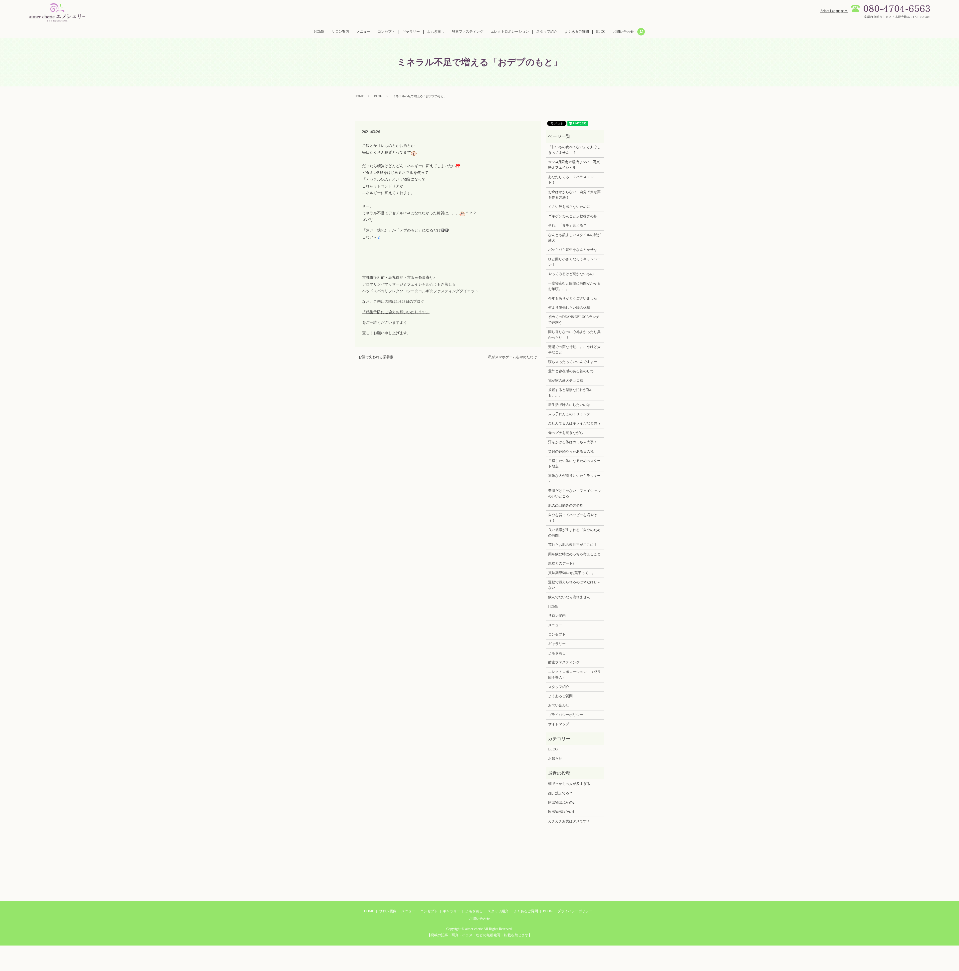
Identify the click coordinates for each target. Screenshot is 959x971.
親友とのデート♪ (561, 563)
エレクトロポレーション (509, 31)
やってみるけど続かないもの (571, 274)
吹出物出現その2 (561, 802)
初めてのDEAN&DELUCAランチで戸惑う (573, 319)
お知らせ (555, 758)
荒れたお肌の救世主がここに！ (572, 545)
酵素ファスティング (467, 31)
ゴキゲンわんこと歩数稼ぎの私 (572, 216)
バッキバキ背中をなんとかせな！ (574, 250)
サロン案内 (340, 31)
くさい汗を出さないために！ (571, 207)
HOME (319, 31)
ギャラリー (411, 31)
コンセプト (386, 31)
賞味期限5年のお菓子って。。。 (573, 573)
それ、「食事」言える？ (567, 225)
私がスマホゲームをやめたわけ (512, 357)
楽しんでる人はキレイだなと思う (574, 423)
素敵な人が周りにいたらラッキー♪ (574, 478)
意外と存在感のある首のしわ (571, 371)
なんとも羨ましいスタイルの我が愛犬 (574, 237)
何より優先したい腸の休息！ (571, 308)
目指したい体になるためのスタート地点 (574, 463)
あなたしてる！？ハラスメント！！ (571, 179)
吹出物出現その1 (561, 812)
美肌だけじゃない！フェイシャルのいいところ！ (574, 493)
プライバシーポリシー (565, 715)
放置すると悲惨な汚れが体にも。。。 (571, 392)
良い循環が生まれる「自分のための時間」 (574, 532)
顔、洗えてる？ (560, 793)
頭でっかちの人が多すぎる (569, 784)
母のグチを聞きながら (565, 433)
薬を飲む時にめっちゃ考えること (574, 554)
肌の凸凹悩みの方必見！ (567, 505)
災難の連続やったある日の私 (571, 451)
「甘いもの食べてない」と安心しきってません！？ (574, 149)
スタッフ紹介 (546, 31)
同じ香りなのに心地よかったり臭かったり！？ (574, 334)
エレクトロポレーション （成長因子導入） (574, 674)
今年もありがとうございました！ (574, 298)
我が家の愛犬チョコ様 (565, 380)
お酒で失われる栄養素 (375, 357)
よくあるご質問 (576, 31)
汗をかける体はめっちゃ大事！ (572, 442)
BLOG (601, 31)
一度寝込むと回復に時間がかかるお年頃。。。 (574, 286)
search (641, 31)
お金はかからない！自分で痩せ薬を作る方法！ (574, 194)
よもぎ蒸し (436, 31)
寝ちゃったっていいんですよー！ (574, 362)
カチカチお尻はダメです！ (569, 821)
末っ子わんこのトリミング (569, 414)
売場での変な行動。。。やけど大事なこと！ (574, 349)
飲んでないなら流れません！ (571, 597)
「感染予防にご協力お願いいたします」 (396, 312)
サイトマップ (558, 724)
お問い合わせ (623, 31)
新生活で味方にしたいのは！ (571, 405)
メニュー (363, 31)
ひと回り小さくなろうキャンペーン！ (574, 262)
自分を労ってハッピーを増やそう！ (572, 517)
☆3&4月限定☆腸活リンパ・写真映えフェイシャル (574, 164)
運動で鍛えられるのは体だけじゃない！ (574, 585)
